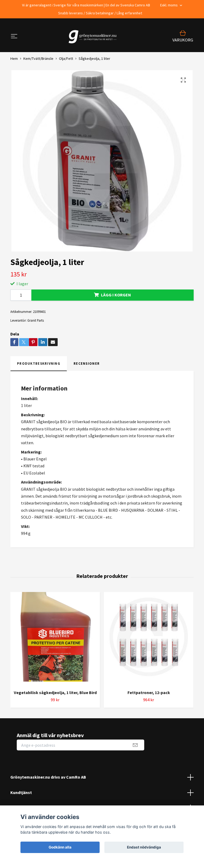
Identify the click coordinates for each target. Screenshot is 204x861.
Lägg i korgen (116, 294)
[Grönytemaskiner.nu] (94, 36)
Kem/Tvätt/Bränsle (38, 58)
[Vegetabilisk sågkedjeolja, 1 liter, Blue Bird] (55, 639)
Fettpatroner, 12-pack (149, 692)
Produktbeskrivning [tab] (38, 363)
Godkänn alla (60, 847)
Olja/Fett (66, 58)
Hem (14, 58)
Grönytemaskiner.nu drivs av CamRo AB (48, 777)
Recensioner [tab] (87, 363)
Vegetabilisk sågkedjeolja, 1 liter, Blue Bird (55, 692)
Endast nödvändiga (144, 847)
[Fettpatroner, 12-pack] (148, 639)
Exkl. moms (169, 5)
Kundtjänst (21, 792)
